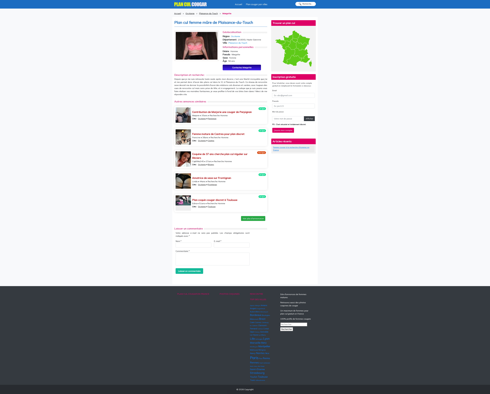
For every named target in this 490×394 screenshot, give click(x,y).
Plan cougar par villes (256, 4)
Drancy (257, 332)
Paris (254, 357)
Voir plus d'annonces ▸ (253, 218)
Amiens (264, 305)
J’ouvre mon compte (283, 130)
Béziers (211, 164)
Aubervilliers (255, 312)
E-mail (217, 241)
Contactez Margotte (242, 67)
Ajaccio (252, 305)
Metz (264, 342)
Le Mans (262, 335)
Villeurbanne (260, 380)
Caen (252, 322)
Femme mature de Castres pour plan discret (218, 134)
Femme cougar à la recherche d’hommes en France (291, 148)
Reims (266, 358)
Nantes (260, 353)
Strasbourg (257, 372)
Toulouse (212, 206)
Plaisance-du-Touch (208, 13)
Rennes (254, 362)
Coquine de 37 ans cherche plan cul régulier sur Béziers (220, 155)
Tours (252, 380)
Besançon (264, 312)
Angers (253, 308)
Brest (262, 318)
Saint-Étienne (257, 369)
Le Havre (254, 335)
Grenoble (264, 331)
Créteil (266, 329)
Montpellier (264, 346)
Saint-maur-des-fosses (257, 366)
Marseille (255, 342)
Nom (178, 241)
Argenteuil (261, 308)
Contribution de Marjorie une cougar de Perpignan (222, 112)
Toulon (253, 376)
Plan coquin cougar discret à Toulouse (214, 199)
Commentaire (183, 251)
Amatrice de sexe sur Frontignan (211, 177)
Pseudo (275, 101)
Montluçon (254, 347)
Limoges (259, 339)
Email (274, 90)
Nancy (252, 353)
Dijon (252, 331)
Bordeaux (255, 315)
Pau (260, 358)
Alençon (257, 305)
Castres (211, 140)
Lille (252, 338)
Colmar (260, 329)
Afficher (309, 118)
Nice (267, 353)
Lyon (266, 338)
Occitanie (190, 13)
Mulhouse (254, 350)
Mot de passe (278, 112)
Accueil (238, 4)
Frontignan (212, 184)
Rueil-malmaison (264, 363)
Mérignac (262, 350)
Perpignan (212, 118)
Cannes (258, 322)
